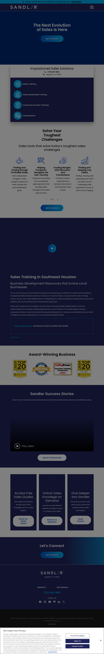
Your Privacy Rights (77, 636)
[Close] (101, 640)
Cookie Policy (52, 652)
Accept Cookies (77, 646)
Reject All (77, 641)
